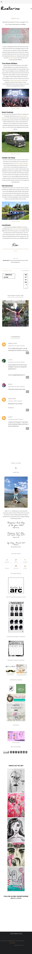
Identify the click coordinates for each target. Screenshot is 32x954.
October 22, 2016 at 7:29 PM (15, 419)
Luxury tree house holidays (17, 80)
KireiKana (12, 398)
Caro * (10, 417)
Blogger (12, 942)
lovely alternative (17, 229)
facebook (25, 562)
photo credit (15, 108)
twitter (16, 562)
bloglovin (16, 568)
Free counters (16, 742)
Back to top (19, 945)
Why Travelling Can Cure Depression (12, 323)
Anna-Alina (12, 343)
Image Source (15, 221)
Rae (10, 511)
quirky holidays (13, 57)
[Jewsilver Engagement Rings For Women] (16, 720)
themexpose (11, 940)
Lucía (10, 360)
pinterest (7, 568)
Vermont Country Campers (20, 163)
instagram (7, 562)
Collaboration (15, 18)
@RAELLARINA (16, 898)
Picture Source (15, 153)
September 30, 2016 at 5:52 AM (16, 386)
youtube (25, 568)
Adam (10, 384)
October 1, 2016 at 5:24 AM (15, 401)
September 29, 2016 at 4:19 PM (16, 345)
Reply (27, 352)
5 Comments (25, 270)
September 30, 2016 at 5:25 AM (16, 362)
